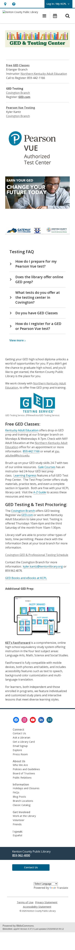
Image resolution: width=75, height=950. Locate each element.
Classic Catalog (22, 805)
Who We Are (20, 765)
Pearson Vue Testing (20, 108)
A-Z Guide (39, 492)
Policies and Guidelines (26, 769)
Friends (17, 824)
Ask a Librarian (21, 737)
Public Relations (22, 777)
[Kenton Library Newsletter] (49, 720)
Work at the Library (24, 816)
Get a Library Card (24, 741)
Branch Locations (23, 800)
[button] (5, 4)
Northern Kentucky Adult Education (44, 74)
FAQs (16, 792)
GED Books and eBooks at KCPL (26, 578)
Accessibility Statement (37, 906)
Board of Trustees (24, 773)
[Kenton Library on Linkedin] (41, 720)
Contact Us (19, 733)
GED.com (24, 97)
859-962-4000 (21, 855)
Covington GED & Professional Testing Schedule (36, 555)
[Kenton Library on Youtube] (33, 720)
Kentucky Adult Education (21, 430)
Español (17, 835)
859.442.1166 (31, 451)
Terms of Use (25, 902)
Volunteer (18, 820)
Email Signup (20, 746)
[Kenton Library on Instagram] (24, 720)
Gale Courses (46, 467)
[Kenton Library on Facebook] (16, 720)
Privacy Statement (46, 902)
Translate (62, 887)
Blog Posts (19, 796)
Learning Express (24, 475)
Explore (17, 750)
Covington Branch (18, 93)
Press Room (20, 754)
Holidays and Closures (26, 788)
